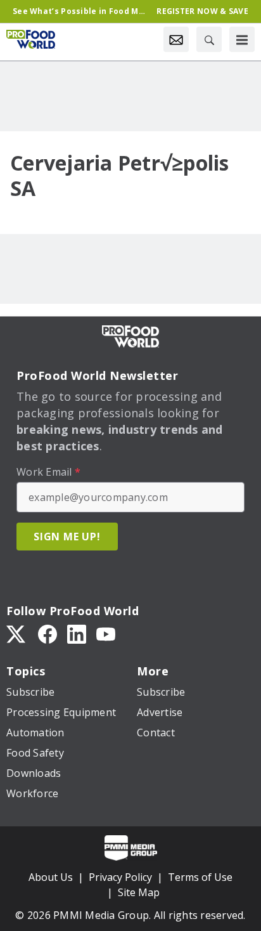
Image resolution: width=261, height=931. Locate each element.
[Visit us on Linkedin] (76, 634)
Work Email (48, 472)
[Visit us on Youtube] (105, 634)
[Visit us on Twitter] (17, 634)
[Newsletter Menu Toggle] (176, 39)
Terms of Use (200, 877)
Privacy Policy (120, 877)
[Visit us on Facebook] (47, 634)
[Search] (209, 39)
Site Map (139, 892)
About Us (51, 877)
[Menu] (242, 39)
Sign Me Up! (67, 537)
